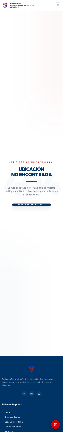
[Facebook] (24, 393)
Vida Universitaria (14, 422)
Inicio (7, 412)
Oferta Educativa (13, 426)
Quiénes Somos (12, 417)
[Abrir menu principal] (58, 5)
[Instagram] (31, 393)
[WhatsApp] (39, 393)
